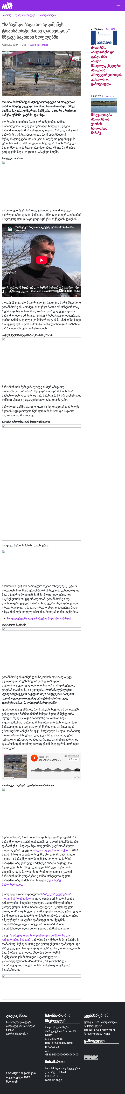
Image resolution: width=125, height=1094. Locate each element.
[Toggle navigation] (118, 5)
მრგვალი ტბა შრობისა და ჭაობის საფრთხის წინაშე (101, 124)
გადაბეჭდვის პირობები (20, 1026)
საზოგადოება (47, 15)
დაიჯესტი (110, 28)
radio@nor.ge (53, 1080)
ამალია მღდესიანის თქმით (51, 850)
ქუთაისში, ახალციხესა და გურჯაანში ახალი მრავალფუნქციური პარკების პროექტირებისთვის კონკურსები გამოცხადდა (106, 65)
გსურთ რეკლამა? (17, 1033)
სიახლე (6, 15)
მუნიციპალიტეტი (25, 15)
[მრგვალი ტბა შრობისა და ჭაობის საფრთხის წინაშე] (104, 105)
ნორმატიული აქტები (18, 1022)
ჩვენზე (10, 1030)
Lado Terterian (39, 44)
